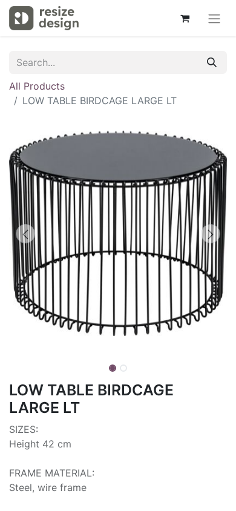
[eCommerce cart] (184, 18)
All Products (37, 86)
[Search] (212, 62)
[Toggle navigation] (214, 18)
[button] (25, 233)
